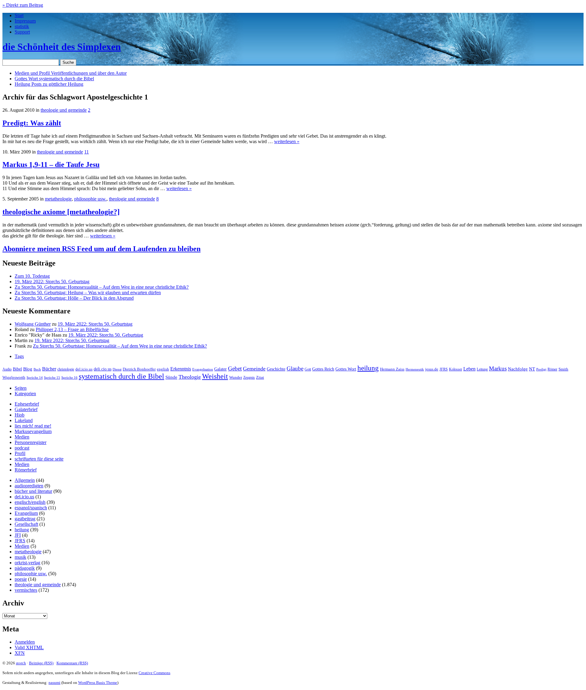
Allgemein (25, 480)
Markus (498, 368)
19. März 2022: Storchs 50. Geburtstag (52, 281)
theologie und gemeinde (64, 110)
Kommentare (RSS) (72, 663)
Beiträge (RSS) (41, 663)
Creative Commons (154, 672)
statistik (22, 26)
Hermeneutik (415, 369)
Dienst (117, 369)
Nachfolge (518, 369)
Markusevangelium (33, 431)
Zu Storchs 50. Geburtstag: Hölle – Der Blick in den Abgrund (74, 298)
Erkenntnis (180, 368)
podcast (22, 447)
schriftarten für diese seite (39, 458)
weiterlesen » (286, 141)
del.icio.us (83, 369)
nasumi (54, 682)
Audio (7, 369)
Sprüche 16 (69, 377)
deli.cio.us (102, 369)
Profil (20, 453)
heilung (368, 368)
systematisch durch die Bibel (121, 376)
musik (20, 557)
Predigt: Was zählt (31, 123)
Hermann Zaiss (392, 369)
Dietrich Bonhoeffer (139, 369)
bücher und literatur (33, 491)
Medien (22, 436)
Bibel (17, 369)
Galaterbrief (26, 409)
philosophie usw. (90, 198)
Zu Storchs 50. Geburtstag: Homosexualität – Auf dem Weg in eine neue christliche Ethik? (102, 287)
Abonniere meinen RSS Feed (101, 249)
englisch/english (30, 502)
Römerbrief (26, 469)
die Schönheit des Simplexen (61, 46)
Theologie (190, 377)
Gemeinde (254, 369)
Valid (29, 647)
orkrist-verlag (27, 562)
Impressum (25, 20)
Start (19, 15)
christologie (65, 369)
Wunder (235, 377)
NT (532, 369)
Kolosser (455, 369)
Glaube (295, 368)
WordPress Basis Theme (97, 682)
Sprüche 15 (52, 377)
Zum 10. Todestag (32, 276)
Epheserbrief (27, 403)
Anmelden (25, 642)
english (163, 369)
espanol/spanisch (31, 507)
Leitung (482, 369)
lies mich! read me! (33, 425)
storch (21, 663)
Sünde (171, 377)
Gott (308, 369)
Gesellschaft (26, 524)
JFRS (444, 369)
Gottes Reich (323, 369)
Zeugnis (249, 378)
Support (22, 31)
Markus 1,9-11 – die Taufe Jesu (50, 164)
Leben (469, 368)
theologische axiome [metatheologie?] (61, 212)
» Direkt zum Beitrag (22, 5)
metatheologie (58, 198)
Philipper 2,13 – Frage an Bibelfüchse (72, 329)
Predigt (541, 369)
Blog (27, 369)
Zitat (260, 377)
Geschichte (276, 369)
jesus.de (431, 369)
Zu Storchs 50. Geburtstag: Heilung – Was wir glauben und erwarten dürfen (88, 292)
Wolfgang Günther (33, 324)
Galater (220, 369)
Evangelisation (202, 369)
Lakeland (24, 420)
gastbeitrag (25, 518)
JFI (18, 535)
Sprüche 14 (35, 377)
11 (86, 151)
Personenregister (30, 442)
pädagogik (25, 568)
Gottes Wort (54, 78)
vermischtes (26, 590)
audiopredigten (29, 485)
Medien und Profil (71, 73)
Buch (37, 369)
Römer (552, 369)
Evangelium (26, 513)
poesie (21, 579)
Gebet (235, 368)
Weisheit (215, 376)
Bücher (49, 368)
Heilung (49, 84)
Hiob (19, 414)
